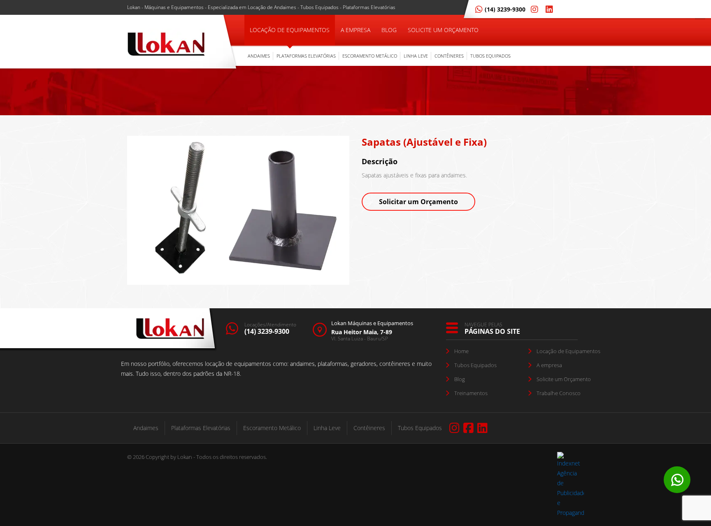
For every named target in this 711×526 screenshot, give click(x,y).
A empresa (549, 365)
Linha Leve (416, 56)
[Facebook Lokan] (468, 428)
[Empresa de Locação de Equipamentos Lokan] (166, 45)
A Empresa (355, 30)
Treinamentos (471, 393)
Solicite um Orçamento (443, 30)
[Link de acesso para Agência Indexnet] (570, 513)
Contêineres (449, 56)
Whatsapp (677, 479)
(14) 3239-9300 (505, 9)
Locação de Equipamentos (290, 30)
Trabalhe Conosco (559, 393)
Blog (389, 30)
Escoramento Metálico (369, 56)
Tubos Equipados (490, 56)
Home (461, 351)
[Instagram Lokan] (532, 9)
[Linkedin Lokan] (547, 9)
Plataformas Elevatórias (306, 56)
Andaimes (259, 56)
